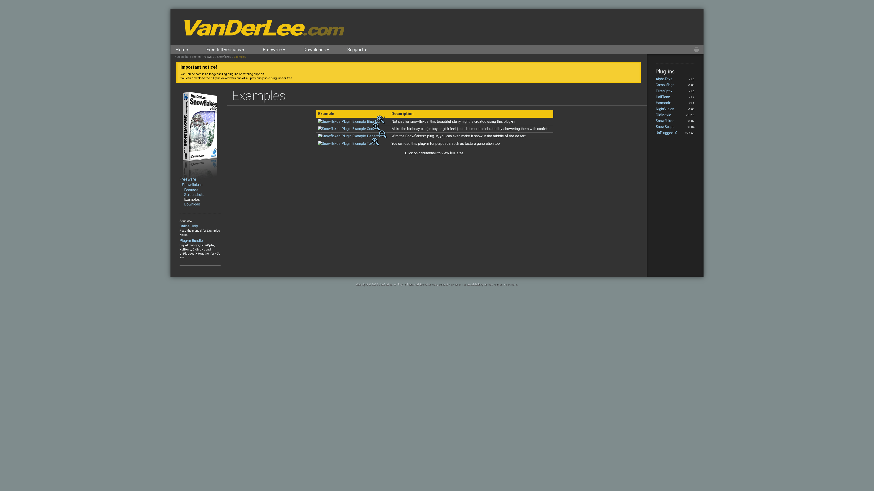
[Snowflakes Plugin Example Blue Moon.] (351, 121)
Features (191, 190)
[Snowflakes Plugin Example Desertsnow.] (352, 136)
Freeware (208, 56)
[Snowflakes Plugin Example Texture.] (348, 143)
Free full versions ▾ (225, 49)
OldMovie (663, 115)
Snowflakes (224, 56)
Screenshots (194, 195)
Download (192, 204)
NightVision (665, 109)
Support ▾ (357, 49)
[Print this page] (696, 49)
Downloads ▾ (316, 49)
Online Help (189, 226)
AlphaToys (664, 79)
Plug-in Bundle (191, 240)
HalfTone (663, 97)
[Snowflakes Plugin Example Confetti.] (349, 129)
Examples (240, 56)
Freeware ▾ (274, 49)
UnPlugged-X (666, 133)
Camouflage (665, 85)
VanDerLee (261, 28)
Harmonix (663, 103)
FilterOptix (664, 91)
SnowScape (665, 127)
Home (181, 49)
